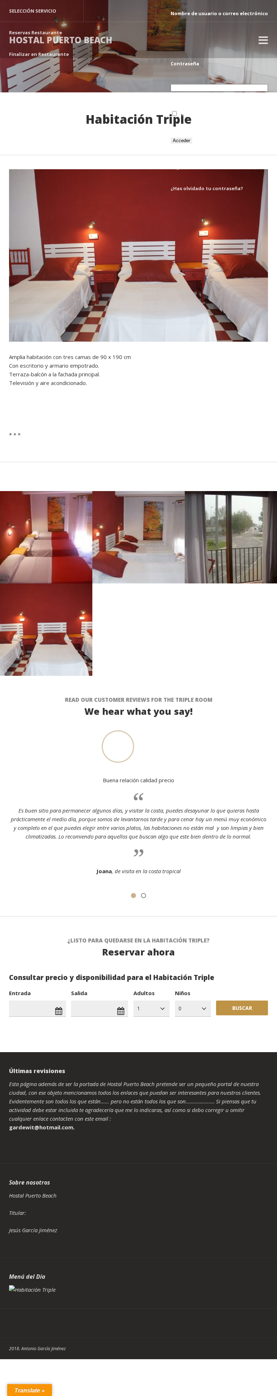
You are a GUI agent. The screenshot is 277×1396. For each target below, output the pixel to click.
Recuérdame (193, 114)
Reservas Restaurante (35, 32)
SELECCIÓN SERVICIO (32, 11)
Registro (181, 166)
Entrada (20, 993)
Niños (182, 993)
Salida (79, 993)
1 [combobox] (138, 1008)
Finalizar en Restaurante (39, 54)
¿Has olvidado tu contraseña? (207, 188)
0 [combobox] (180, 1008)
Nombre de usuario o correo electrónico (219, 13)
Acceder (181, 140)
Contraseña (185, 63)
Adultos (144, 993)
